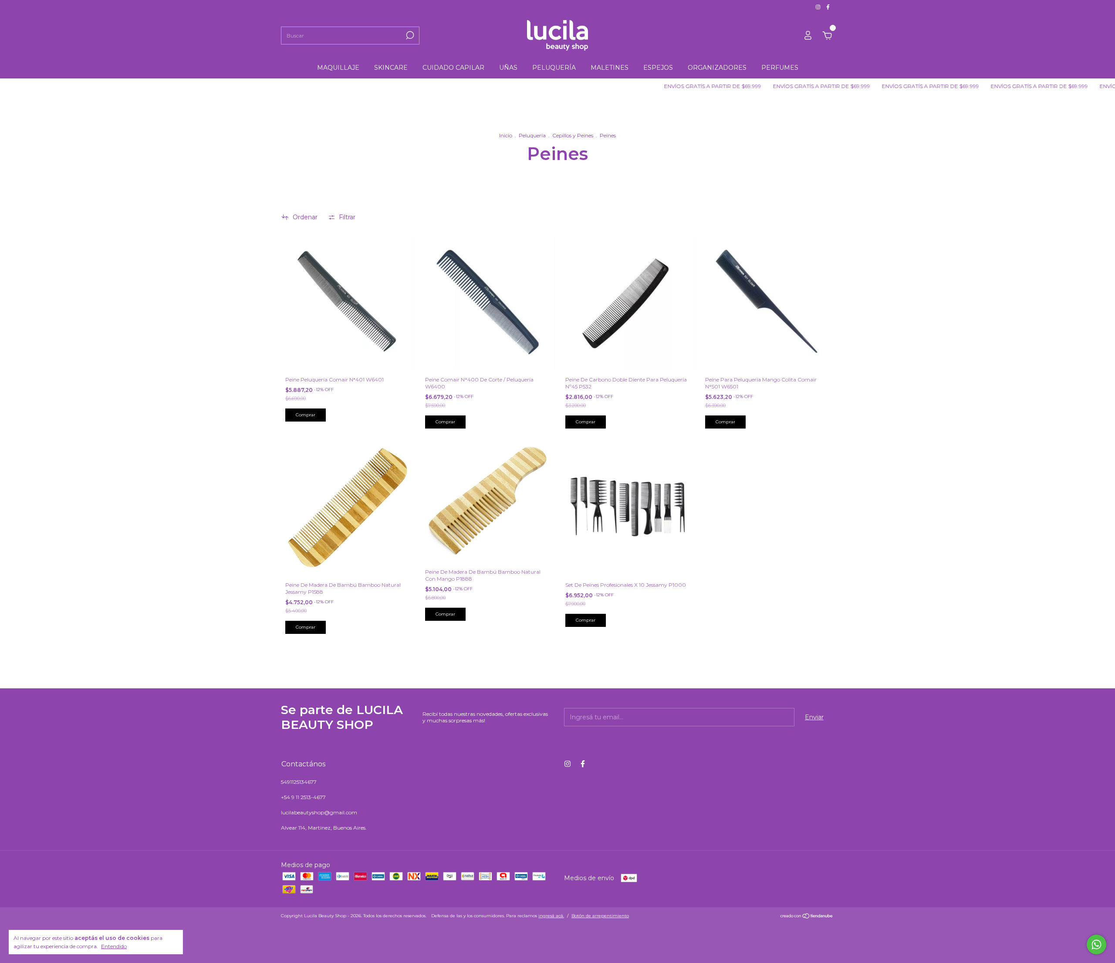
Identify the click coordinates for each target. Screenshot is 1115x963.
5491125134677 (299, 782)
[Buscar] (409, 35)
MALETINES (609, 67)
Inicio (505, 135)
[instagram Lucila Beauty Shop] (818, 6)
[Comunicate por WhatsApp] (1096, 944)
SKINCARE (391, 67)
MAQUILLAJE (338, 67)
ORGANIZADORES (717, 67)
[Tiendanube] (807, 917)
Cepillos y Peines (572, 135)
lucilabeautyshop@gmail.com (319, 812)
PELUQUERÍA (554, 67)
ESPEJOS (658, 67)
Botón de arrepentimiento (600, 916)
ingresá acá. (551, 916)
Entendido (114, 946)
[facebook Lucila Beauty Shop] (828, 6)
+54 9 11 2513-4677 (303, 797)
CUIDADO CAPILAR (453, 67)
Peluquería (532, 135)
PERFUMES (779, 67)
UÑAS (508, 67)
